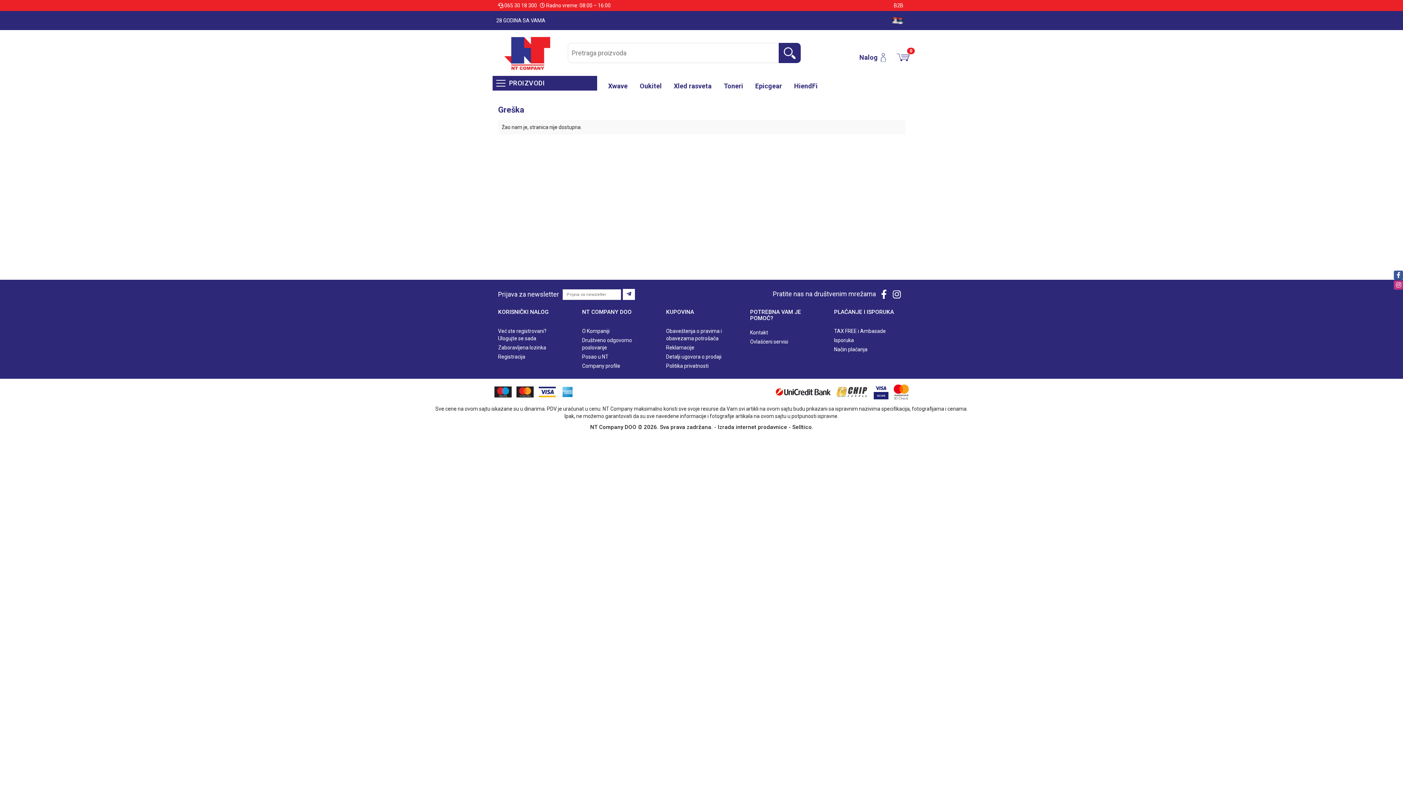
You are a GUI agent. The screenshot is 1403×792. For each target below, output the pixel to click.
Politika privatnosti (687, 366)
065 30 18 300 (520, 5)
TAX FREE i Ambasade (860, 331)
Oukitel (651, 86)
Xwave (618, 86)
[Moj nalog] (886, 57)
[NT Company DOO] (527, 53)
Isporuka (844, 340)
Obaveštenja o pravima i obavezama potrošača (694, 334)
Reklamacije (680, 348)
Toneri (733, 86)
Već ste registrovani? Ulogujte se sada (522, 334)
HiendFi (806, 86)
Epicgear (768, 86)
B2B (898, 5)
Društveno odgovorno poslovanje (607, 344)
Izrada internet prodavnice (752, 427)
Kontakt (759, 333)
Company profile (601, 366)
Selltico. (802, 427)
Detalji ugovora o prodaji (693, 357)
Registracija (511, 357)
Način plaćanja (850, 349)
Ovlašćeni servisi (769, 342)
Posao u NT (595, 357)
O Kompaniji (596, 331)
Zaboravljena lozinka (522, 348)
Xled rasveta (693, 86)
